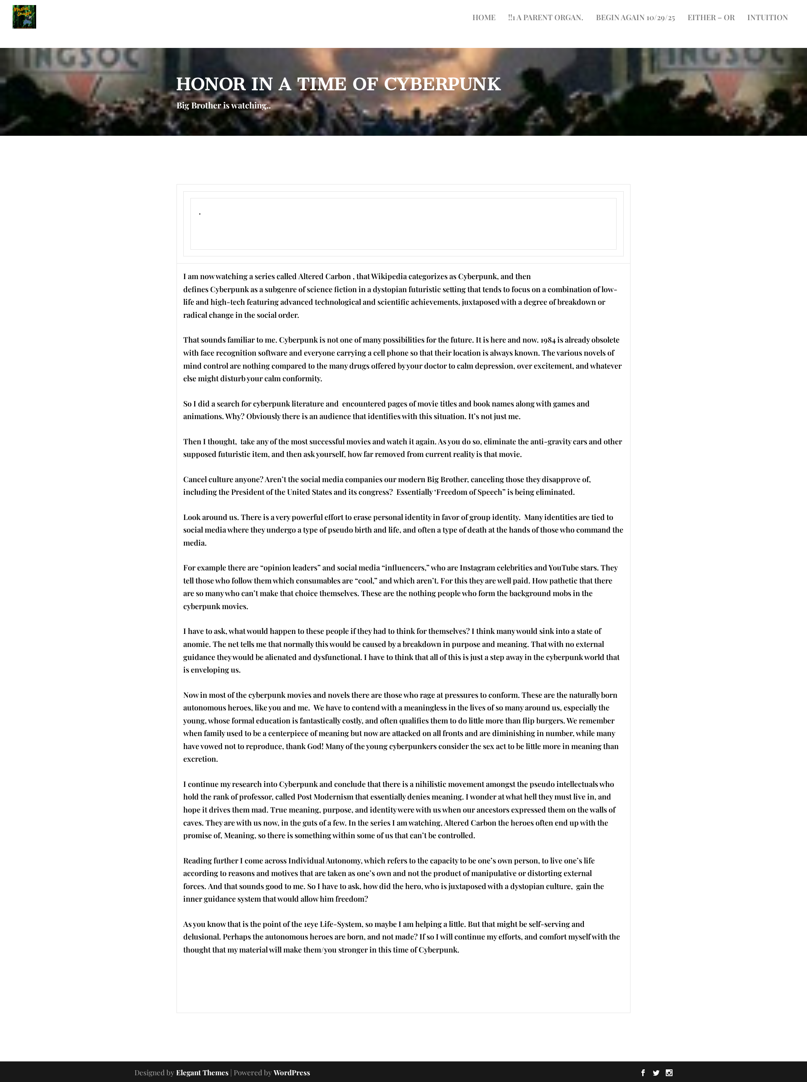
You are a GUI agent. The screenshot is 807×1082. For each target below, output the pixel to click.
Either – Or (711, 18)
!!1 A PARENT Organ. (545, 18)
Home (484, 18)
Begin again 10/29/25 (635, 18)
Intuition (767, 18)
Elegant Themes (202, 1072)
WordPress (292, 1072)
